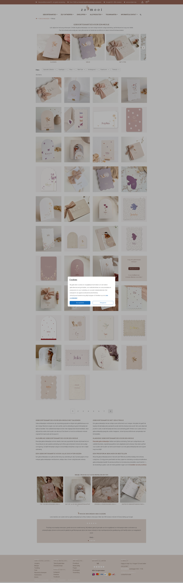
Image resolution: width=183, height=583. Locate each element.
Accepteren (80, 303)
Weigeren (103, 303)
